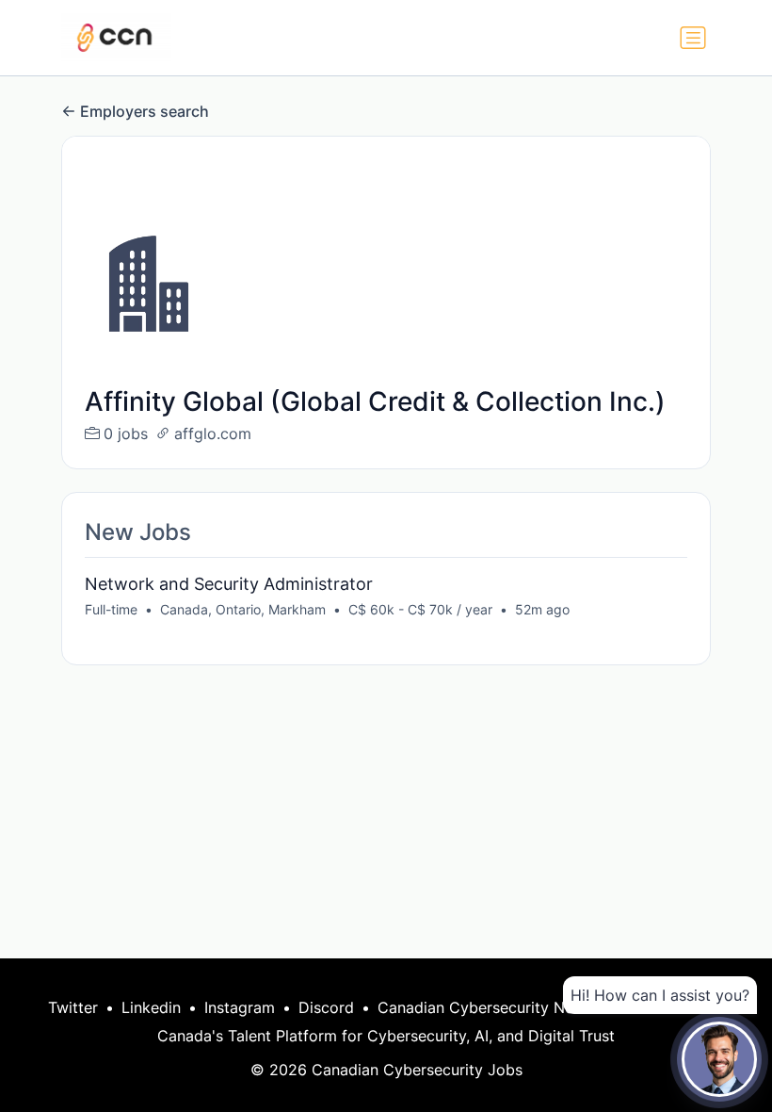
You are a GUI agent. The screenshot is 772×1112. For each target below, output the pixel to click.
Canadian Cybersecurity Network (496, 1007)
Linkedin (151, 1007)
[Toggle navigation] (693, 38)
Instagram (239, 1007)
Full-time (111, 609)
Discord (326, 1007)
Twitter (73, 1007)
